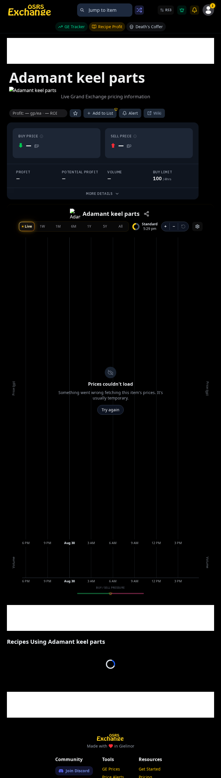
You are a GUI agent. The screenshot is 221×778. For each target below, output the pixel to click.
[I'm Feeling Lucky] (139, 10)
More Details (99, 193)
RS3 (168, 9)
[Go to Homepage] (30, 10)
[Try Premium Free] (181, 10)
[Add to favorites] (75, 113)
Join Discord (77, 770)
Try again (110, 409)
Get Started (150, 769)
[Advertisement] (111, 51)
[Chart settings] (197, 226)
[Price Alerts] (194, 10)
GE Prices (111, 769)
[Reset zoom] (183, 226)
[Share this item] (146, 213)
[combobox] (104, 10)
